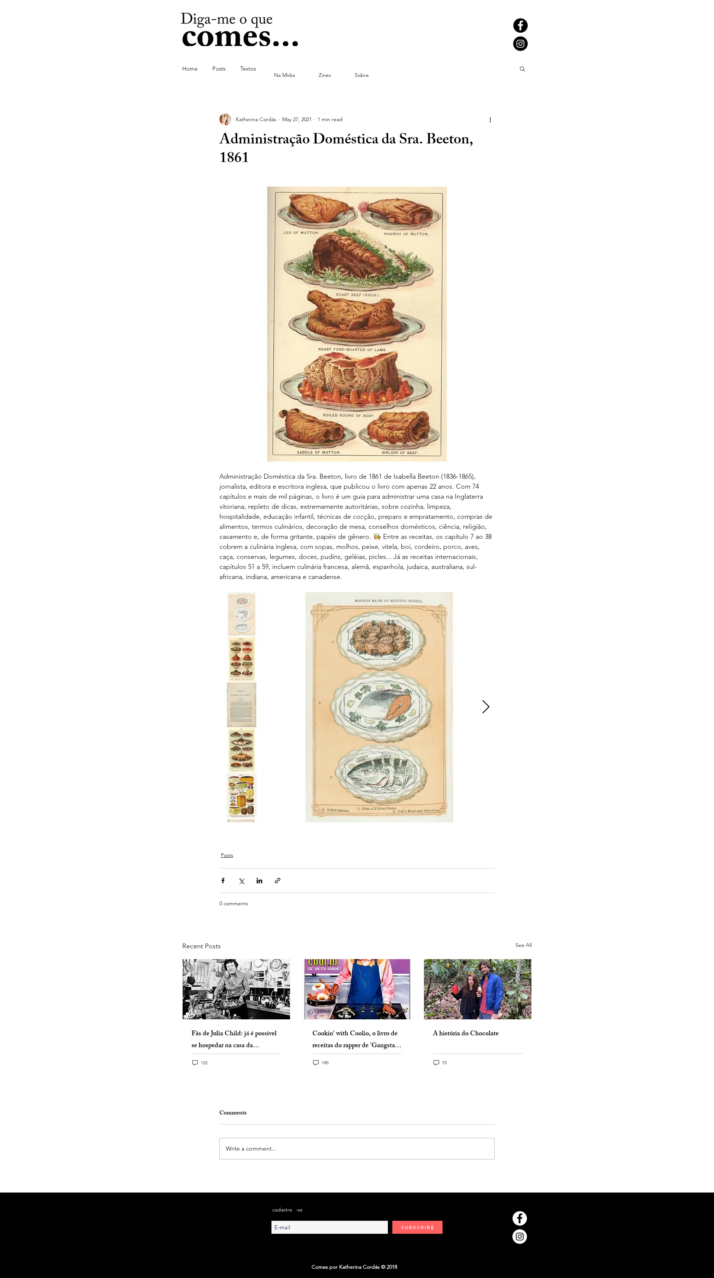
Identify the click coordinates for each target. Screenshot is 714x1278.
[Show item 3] (241, 705)
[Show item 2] (241, 659)
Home (189, 68)
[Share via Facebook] (222, 880)
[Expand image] (379, 707)
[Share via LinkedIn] (259, 880)
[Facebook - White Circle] (519, 1218)
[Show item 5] (241, 795)
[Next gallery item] (486, 707)
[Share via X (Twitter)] (241, 880)
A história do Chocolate (466, 1034)
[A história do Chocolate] (477, 989)
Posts (218, 68)
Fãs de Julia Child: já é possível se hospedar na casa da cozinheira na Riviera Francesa (234, 1040)
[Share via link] (277, 880)
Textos (248, 68)
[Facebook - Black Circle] (520, 25)
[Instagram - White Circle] (519, 1236)
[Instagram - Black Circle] (520, 43)
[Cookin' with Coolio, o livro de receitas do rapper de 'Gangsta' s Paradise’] (357, 989)
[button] (522, 68)
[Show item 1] (241, 614)
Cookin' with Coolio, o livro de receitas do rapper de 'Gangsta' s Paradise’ (356, 1040)
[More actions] (490, 119)
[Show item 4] (241, 750)
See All (523, 945)
